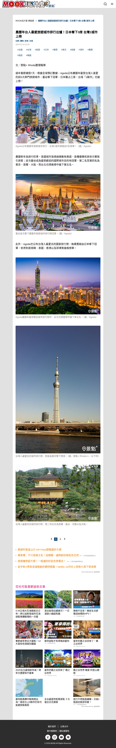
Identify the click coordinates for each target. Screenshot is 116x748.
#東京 (63, 50)
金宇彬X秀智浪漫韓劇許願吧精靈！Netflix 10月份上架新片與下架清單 (57, 566)
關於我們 (52, 726)
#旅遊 (37, 50)
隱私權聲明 (64, 731)
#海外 (81, 50)
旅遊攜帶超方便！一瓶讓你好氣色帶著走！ (42, 561)
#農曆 (90, 50)
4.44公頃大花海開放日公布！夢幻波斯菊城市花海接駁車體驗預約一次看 (28, 614)
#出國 (19, 50)
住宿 (31, 41)
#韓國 (28, 55)
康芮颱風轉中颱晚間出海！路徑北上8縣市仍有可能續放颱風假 (29, 702)
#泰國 (72, 50)
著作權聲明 (52, 731)
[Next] (64, 538)
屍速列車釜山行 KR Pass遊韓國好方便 (39, 549)
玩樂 (17, 41)
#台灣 (28, 50)
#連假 (19, 55)
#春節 (55, 50)
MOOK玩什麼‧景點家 (25, 21)
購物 (22, 41)
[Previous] (51, 538)
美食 (26, 41)
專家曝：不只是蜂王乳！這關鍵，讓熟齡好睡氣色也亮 (48, 555)
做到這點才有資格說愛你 (56, 641)
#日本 (46, 50)
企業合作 (64, 726)
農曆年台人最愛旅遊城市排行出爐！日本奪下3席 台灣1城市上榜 (66, 21)
